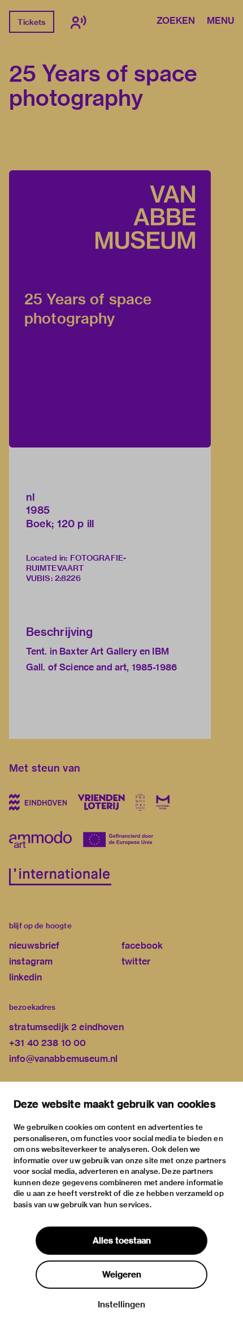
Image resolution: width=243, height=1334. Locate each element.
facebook (142, 946)
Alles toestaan (122, 1240)
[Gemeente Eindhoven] (38, 802)
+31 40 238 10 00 (47, 1043)
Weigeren (121, 1274)
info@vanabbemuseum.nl (63, 1059)
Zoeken (176, 21)
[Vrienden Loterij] (101, 802)
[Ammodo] (40, 839)
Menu (220, 21)
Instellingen (121, 1304)
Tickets (31, 22)
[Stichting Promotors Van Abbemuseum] (140, 802)
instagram (31, 961)
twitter (136, 961)
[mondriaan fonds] (163, 802)
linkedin (25, 977)
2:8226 (68, 578)
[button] (110, 308)
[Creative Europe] (122, 839)
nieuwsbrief (34, 946)
